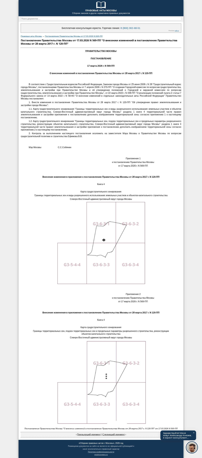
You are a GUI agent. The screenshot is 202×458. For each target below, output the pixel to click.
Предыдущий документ (89, 434)
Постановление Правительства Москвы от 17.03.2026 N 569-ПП (74, 36)
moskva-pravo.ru (101, 455)
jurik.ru (177, 30)
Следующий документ (113, 434)
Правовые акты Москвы (31, 36)
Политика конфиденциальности (101, 452)
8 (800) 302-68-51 (130, 28)
